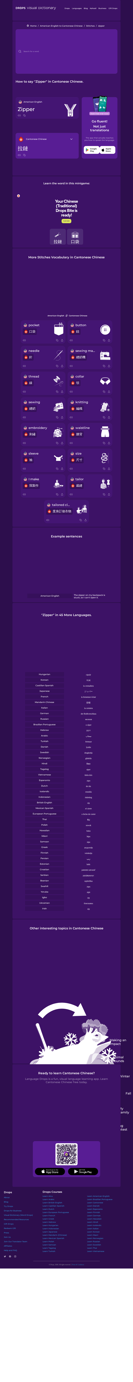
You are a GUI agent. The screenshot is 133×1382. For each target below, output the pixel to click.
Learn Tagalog (49, 1248)
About (7, 1197)
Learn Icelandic (94, 1225)
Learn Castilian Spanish (53, 1206)
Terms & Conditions (78, 1265)
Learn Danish (93, 1206)
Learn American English (98, 1196)
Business (102, 8)
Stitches (90, 26)
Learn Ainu (48, 1196)
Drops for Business (13, 1211)
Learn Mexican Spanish (53, 1238)
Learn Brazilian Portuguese (99, 1199)
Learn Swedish (94, 1245)
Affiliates (8, 1246)
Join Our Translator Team (15, 1241)
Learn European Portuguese (56, 1212)
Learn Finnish (93, 1212)
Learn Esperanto (95, 1209)
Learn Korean (93, 1232)
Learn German (94, 1215)
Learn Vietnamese (95, 1251)
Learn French (49, 1215)
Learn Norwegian (95, 1238)
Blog (86, 8)
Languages (77, 8)
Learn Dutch (48, 1209)
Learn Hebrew (49, 1222)
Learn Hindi (92, 1222)
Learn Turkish (49, 1251)
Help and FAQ (10, 1250)
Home (33, 26)
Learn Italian (93, 1228)
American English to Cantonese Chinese (61, 26)
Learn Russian (93, 1241)
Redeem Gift (10, 1228)
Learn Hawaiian (94, 1219)
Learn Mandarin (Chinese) (55, 1235)
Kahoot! (93, 8)
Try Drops (8, 1206)
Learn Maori (92, 1235)
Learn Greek (48, 1219)
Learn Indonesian (51, 1228)
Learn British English (52, 1202)
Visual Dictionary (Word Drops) (18, 1215)
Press (6, 1233)
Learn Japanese (50, 1232)
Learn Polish (48, 1241)
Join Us (7, 1237)
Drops (67, 8)
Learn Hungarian (50, 1225)
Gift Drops (113, 8)
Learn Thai (92, 1248)
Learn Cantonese (95, 1202)
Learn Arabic (48, 1199)
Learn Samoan (49, 1245)
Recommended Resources (16, 1219)
